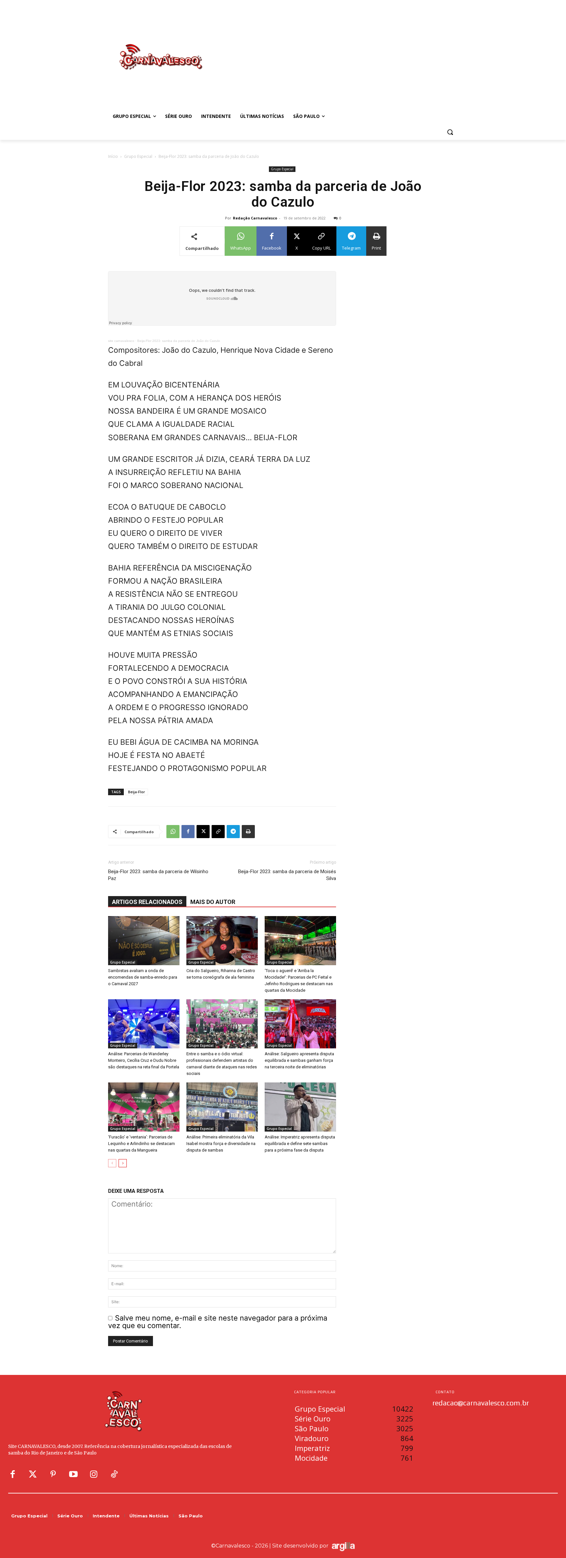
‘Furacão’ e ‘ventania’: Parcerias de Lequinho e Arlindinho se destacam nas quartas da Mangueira (141, 1144)
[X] (203, 831)
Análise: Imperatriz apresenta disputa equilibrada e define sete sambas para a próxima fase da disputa (300, 1144)
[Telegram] (233, 831)
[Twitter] (32, 1474)
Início (113, 156)
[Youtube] (73, 1474)
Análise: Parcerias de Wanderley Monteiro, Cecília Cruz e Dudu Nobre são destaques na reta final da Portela (143, 1060)
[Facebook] (188, 831)
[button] (450, 132)
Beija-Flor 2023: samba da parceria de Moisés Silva (287, 875)
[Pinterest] (53, 1474)
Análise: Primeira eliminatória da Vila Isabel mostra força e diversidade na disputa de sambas (220, 1144)
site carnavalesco (121, 341)
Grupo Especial (138, 156)
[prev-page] (112, 1163)
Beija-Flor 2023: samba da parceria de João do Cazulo (178, 341)
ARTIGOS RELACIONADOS (147, 901)
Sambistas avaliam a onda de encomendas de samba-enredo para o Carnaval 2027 (142, 977)
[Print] (248, 831)
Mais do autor (212, 901)
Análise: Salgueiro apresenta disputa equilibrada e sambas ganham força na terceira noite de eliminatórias (299, 1060)
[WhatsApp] (172, 831)
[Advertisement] (335, 50)
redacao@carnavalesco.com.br (480, 1402)
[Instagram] (93, 1474)
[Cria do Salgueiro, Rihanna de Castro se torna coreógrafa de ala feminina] (222, 940)
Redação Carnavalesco (255, 218)
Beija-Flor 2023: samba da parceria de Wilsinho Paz (158, 875)
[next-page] (123, 1163)
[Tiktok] (114, 1474)
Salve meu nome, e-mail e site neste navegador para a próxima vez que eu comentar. (217, 1322)
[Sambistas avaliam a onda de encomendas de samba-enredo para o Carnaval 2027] (143, 940)
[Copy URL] (218, 831)
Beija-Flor (136, 791)
